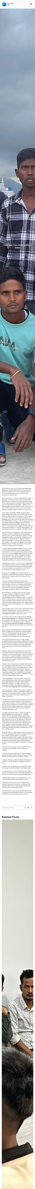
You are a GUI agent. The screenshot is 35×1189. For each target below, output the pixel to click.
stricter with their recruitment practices (19, 623)
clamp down (29, 563)
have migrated (13, 686)
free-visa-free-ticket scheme (13, 548)
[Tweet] (28, 807)
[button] (31, 4)
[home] (8, 4)
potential (9, 678)
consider (12, 573)
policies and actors (9, 613)
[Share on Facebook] (25, 807)
